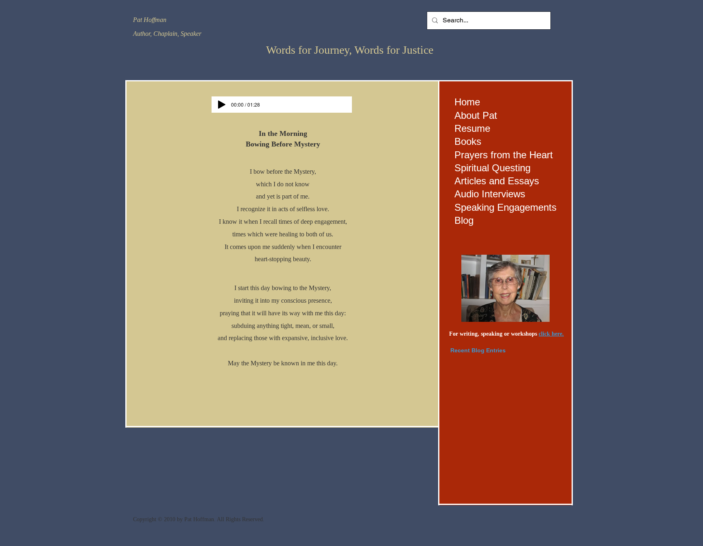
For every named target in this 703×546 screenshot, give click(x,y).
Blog (464, 220)
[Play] (221, 104)
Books (467, 141)
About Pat (475, 115)
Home (467, 101)
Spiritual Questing (492, 167)
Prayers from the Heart (503, 154)
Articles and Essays (496, 180)
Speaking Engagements (505, 207)
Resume (472, 128)
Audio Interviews (489, 193)
